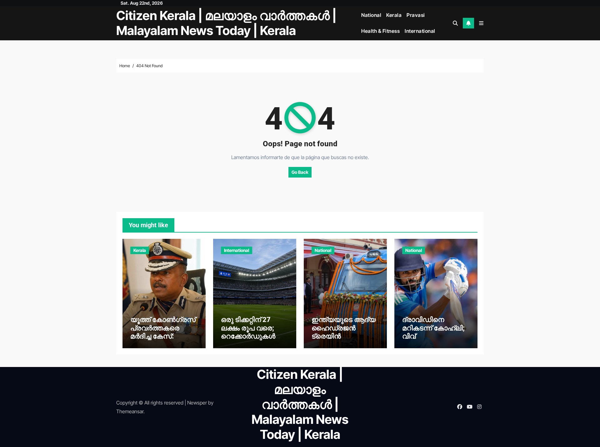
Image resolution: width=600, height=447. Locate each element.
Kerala (394, 15)
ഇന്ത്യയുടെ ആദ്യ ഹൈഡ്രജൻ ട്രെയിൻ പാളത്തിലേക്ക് (344, 332)
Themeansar (129, 411)
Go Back (300, 172)
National (371, 15)
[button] (481, 23)
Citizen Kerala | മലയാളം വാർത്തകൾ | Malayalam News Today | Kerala (226, 23)
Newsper (197, 402)
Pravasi (416, 15)
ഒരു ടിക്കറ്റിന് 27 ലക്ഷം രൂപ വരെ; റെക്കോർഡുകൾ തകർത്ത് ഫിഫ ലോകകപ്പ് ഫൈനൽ (253, 336)
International (420, 31)
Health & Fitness (380, 31)
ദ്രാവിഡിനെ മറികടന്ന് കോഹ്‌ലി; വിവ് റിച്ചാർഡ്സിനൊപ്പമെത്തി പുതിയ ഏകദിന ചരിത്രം (433, 340)
